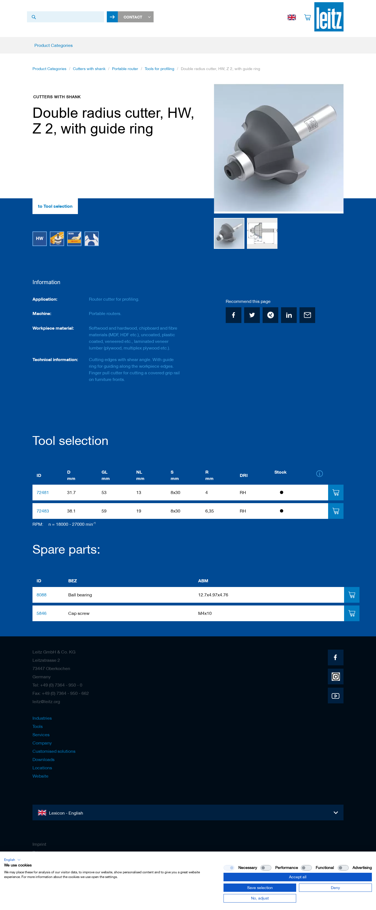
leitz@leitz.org (46, 701)
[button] (332, 148)
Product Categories (49, 68)
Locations (42, 767)
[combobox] (65, 16)
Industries (42, 718)
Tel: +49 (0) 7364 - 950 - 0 (57, 684)
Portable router (125, 68)
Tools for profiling (159, 68)
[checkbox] (265, 868)
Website (40, 775)
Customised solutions (53, 751)
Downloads (43, 759)
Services (41, 734)
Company (42, 742)
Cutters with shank (89, 68)
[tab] (336, 492)
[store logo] (329, 16)
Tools (37, 726)
